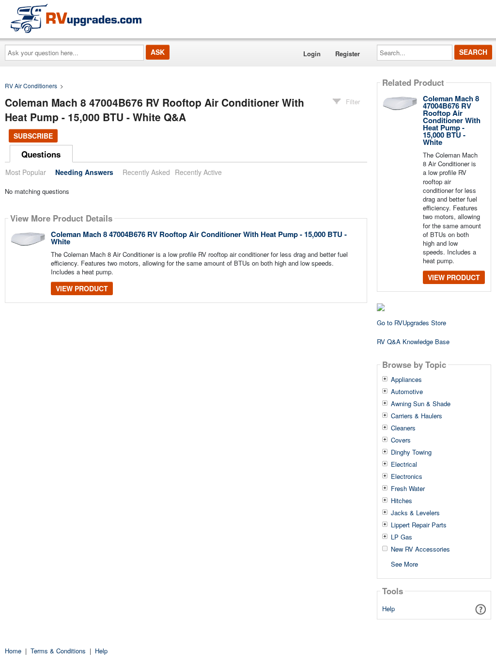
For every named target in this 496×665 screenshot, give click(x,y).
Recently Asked (146, 172)
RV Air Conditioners (31, 85)
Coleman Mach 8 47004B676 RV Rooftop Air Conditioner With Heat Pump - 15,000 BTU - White (199, 238)
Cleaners (403, 428)
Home (13, 650)
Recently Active (198, 172)
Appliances (406, 379)
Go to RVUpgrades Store (411, 322)
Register (347, 53)
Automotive (407, 391)
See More (404, 563)
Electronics (406, 476)
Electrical (404, 464)
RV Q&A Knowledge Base (413, 341)
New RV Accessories (420, 549)
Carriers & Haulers (416, 415)
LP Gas (401, 537)
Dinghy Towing (411, 452)
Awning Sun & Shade (420, 403)
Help (388, 608)
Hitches (401, 500)
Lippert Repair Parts (419, 525)
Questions (41, 154)
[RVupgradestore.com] (76, 18)
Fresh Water (408, 488)
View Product (82, 288)
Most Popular (25, 172)
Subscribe (33, 136)
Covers (401, 440)
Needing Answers (84, 172)
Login (312, 53)
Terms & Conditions (58, 650)
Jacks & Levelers (415, 512)
